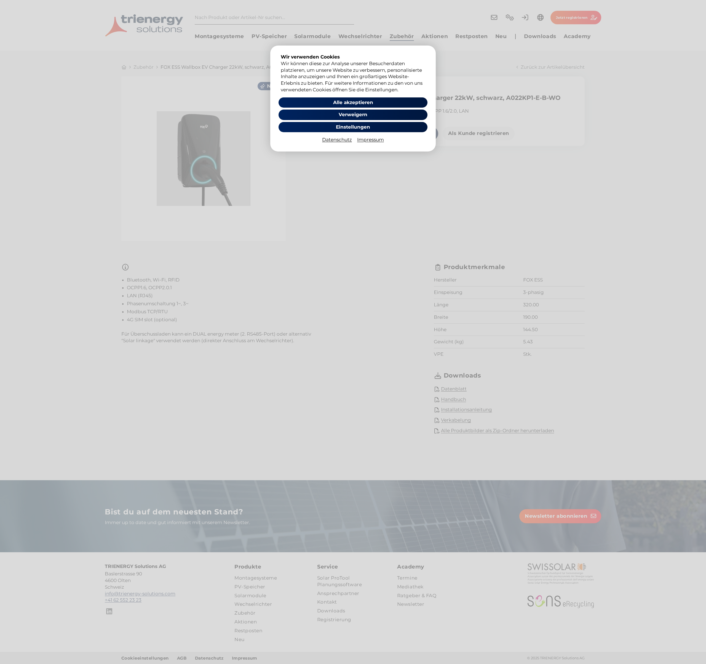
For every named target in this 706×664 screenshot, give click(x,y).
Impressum (370, 139)
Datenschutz (337, 139)
